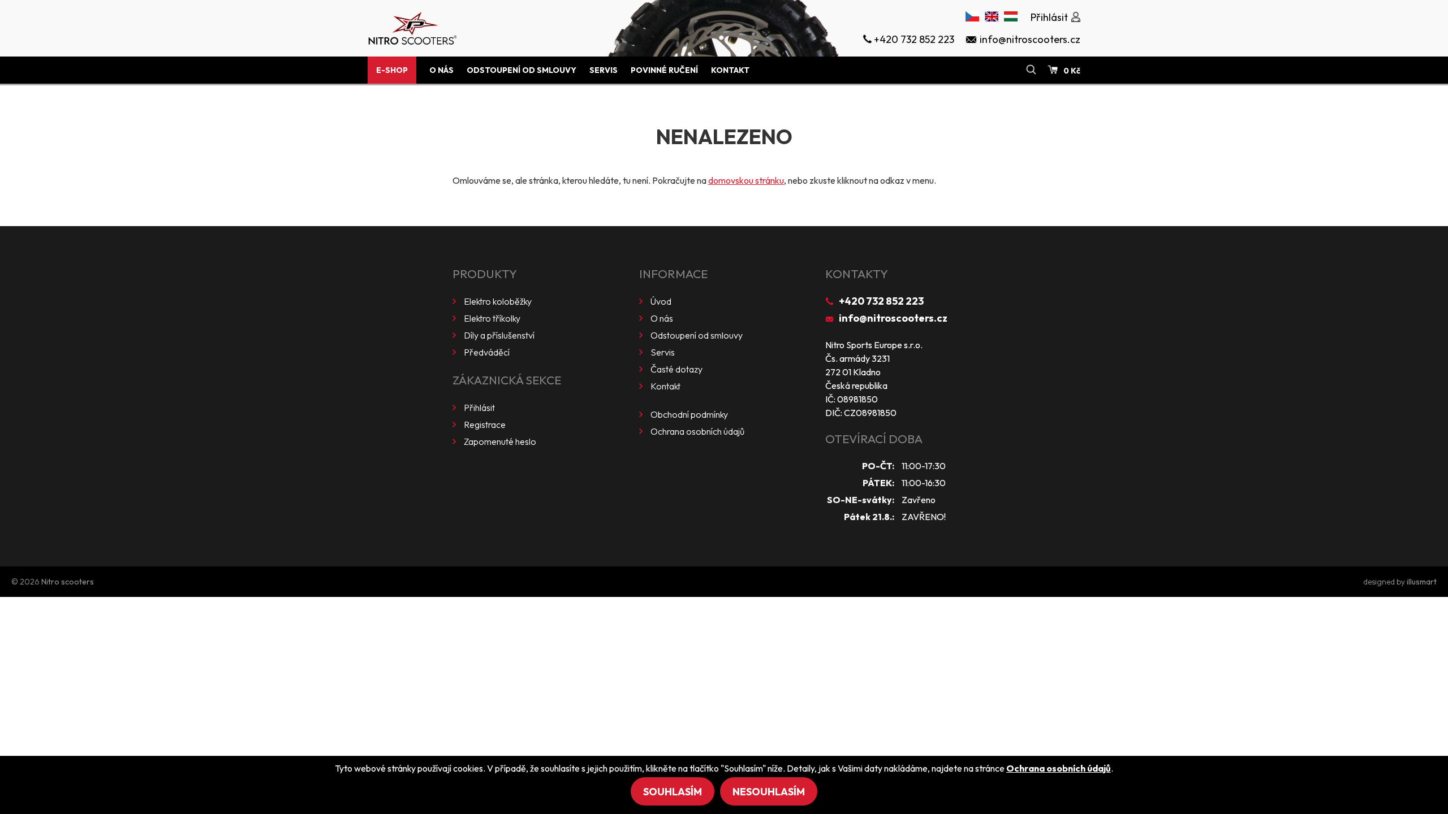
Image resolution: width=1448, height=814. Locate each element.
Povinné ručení (664, 70)
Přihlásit (479, 407)
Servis (603, 70)
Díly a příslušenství (499, 335)
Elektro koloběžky (498, 301)
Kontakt (730, 70)
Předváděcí (487, 352)
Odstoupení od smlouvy (521, 70)
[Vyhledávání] (1031, 70)
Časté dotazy (676, 369)
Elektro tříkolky (492, 318)
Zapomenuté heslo (500, 441)
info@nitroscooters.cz (893, 317)
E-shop (392, 70)
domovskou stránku (746, 180)
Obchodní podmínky (689, 414)
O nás (441, 70)
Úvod (660, 301)
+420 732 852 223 (881, 301)
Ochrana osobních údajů (697, 431)
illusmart (1422, 582)
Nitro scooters (67, 582)
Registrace (485, 424)
